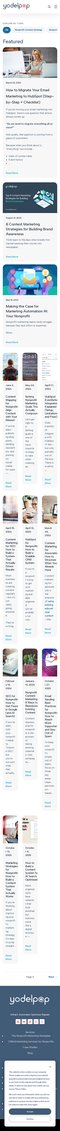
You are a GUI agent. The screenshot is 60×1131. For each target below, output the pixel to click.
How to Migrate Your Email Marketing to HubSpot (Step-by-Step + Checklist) (30, 96)
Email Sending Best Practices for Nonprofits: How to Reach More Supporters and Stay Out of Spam (51, 716)
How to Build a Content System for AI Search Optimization (33, 871)
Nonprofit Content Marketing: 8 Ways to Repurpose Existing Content (32, 702)
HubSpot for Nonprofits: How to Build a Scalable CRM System (32, 551)
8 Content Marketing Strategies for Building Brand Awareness (29, 229)
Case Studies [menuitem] (30, 1047)
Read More (12, 172)
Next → (53, 976)
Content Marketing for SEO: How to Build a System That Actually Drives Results (12, 554)
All (6, 30)
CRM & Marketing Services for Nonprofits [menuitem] (31, 1041)
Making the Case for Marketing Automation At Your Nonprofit (26, 311)
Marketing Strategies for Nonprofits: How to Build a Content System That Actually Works (12, 879)
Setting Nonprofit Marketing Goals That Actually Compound (32, 405)
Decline (30, 1119)
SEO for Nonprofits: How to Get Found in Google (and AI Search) (12, 706)
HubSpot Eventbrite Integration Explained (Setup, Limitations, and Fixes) (52, 406)
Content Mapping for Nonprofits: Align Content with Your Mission (12, 408)
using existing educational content (49, 608)
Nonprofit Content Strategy (28, 30)
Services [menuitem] (30, 1032)
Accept (30, 1111)
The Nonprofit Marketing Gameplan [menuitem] (31, 1035)
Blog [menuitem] (30, 1053)
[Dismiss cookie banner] (50, 1066)
